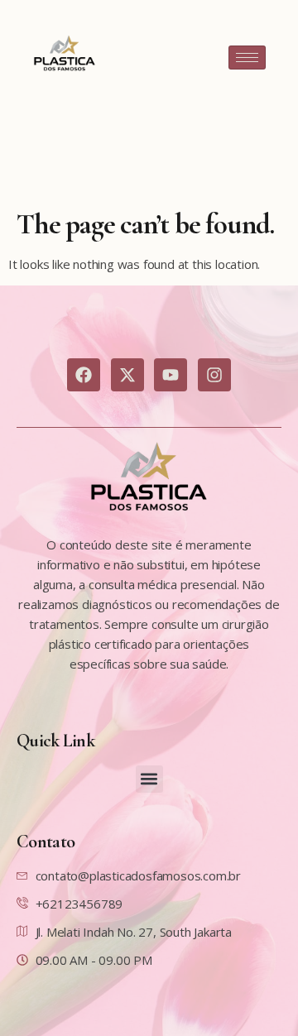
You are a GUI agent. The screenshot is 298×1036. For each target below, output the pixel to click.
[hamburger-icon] (247, 58)
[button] (149, 779)
